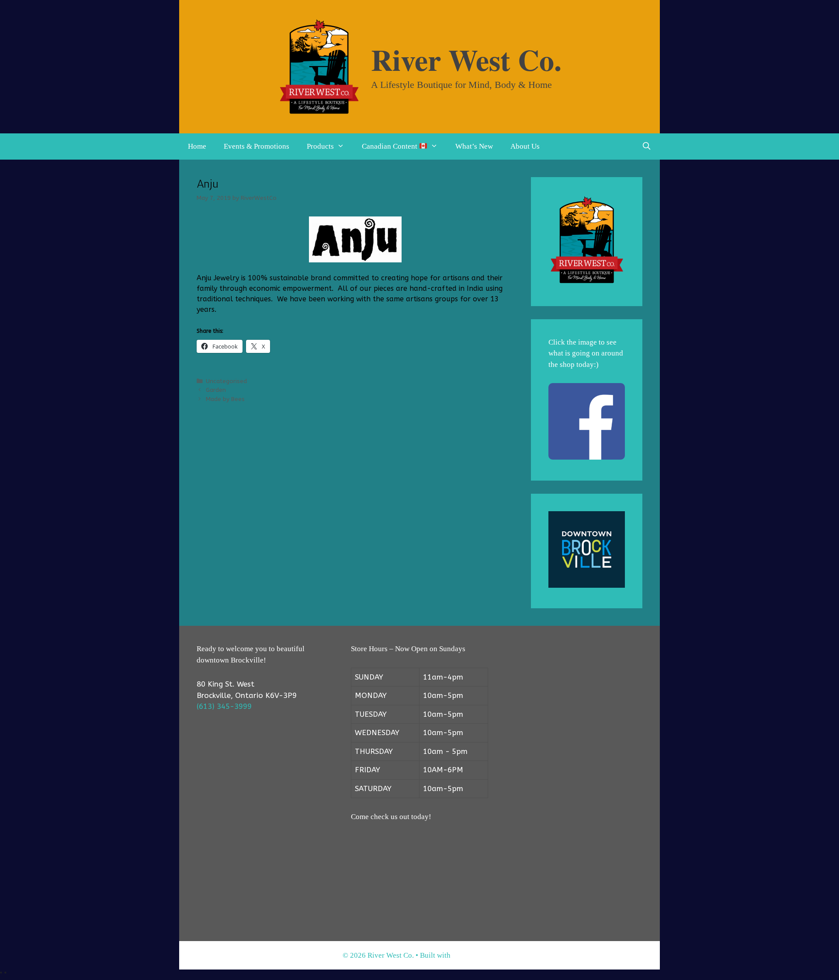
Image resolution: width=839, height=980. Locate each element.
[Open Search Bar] (646, 146)
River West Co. (466, 59)
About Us (525, 146)
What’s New (474, 146)
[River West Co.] (319, 66)
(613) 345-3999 (224, 706)
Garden (216, 390)
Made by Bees (225, 399)
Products (320, 146)
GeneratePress (474, 955)
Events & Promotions (256, 146)
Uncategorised (226, 381)
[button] (343, 146)
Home (197, 146)
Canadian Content (390, 146)
